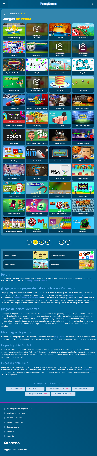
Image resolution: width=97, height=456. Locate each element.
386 (71, 394)
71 (40, 388)
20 (67, 388)
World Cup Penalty (31, 281)
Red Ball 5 (45, 281)
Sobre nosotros (13, 427)
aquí (92, 349)
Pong (85, 367)
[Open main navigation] (4, 4)
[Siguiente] (68, 242)
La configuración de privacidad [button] (19, 408)
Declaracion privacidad (16, 413)
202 (45, 394)
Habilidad (13, 14)
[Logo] (48, 4)
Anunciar (10, 436)
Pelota (22, 14)
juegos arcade (59, 337)
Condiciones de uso (15, 422)
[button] (93, 4)
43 (21, 388)
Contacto (10, 431)
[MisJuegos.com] (4, 13)
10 (62, 242)
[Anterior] (29, 242)
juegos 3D (88, 370)
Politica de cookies (14, 418)
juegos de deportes (76, 295)
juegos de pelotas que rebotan (26, 298)
